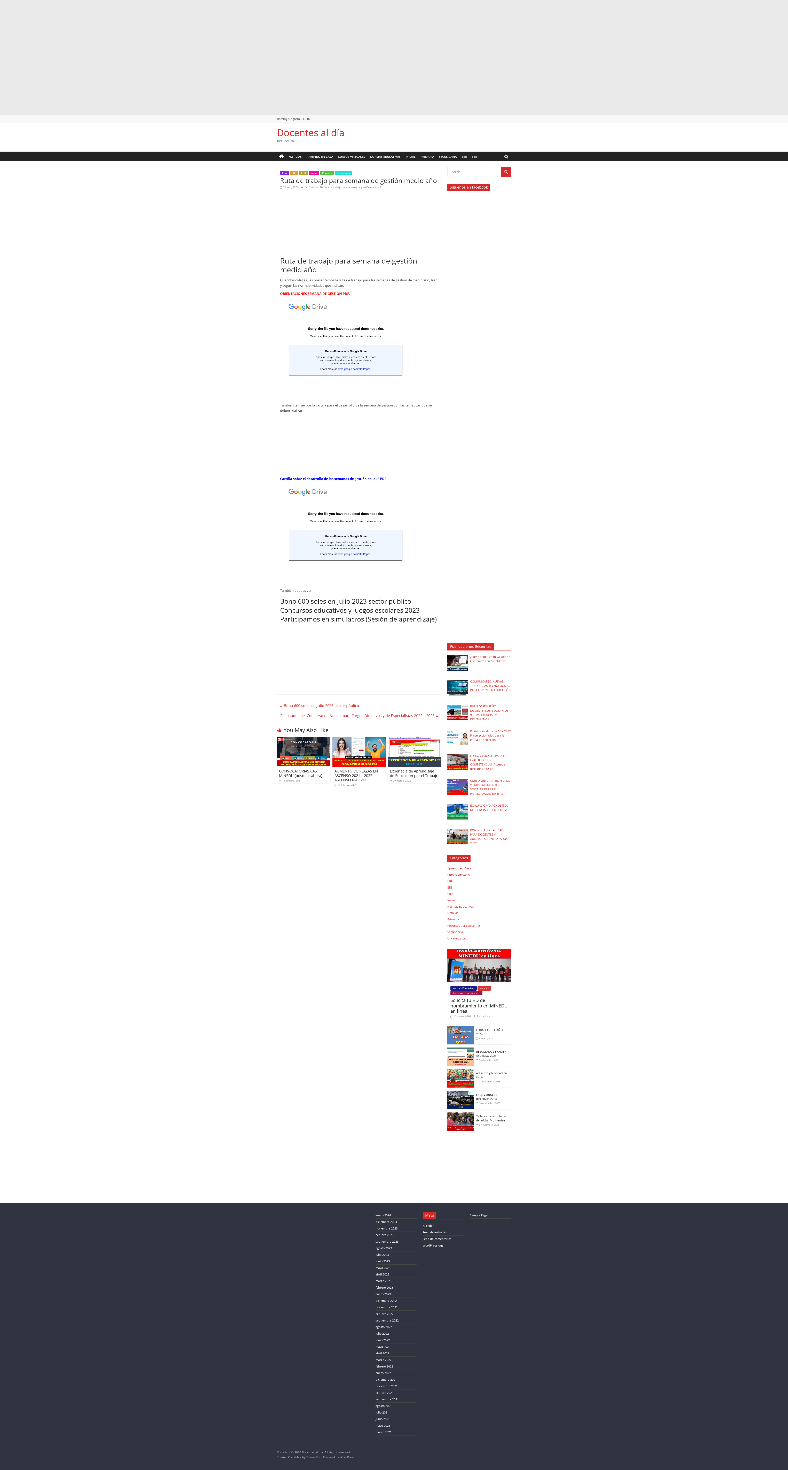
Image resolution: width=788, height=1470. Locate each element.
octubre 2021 (385, 1393)
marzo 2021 (384, 1432)
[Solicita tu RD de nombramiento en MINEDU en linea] (479, 951)
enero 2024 (383, 1215)
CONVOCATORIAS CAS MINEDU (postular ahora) (300, 773)
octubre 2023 (385, 1235)
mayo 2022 (383, 1347)
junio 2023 (383, 1261)
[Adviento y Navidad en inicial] (460, 1071)
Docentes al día (311, 132)
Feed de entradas (435, 1232)
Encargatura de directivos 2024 (486, 1097)
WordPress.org (433, 1245)
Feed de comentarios (437, 1239)
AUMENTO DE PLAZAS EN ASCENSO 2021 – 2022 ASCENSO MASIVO (356, 775)
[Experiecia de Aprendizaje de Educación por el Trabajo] (414, 739)
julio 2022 (382, 1333)
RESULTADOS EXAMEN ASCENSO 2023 (491, 1054)
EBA (284, 173)
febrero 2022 (384, 1366)
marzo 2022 (384, 1360)
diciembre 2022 (386, 1301)
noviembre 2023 (387, 1228)
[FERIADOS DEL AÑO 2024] (460, 1028)
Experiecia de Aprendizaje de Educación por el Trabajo (414, 773)
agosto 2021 (384, 1406)
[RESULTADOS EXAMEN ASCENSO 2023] (460, 1050)
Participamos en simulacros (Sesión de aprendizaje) (358, 619)
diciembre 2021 (386, 1379)
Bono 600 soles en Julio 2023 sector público (345, 601)
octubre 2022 (385, 1314)
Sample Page (479, 1215)
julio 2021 (382, 1412)
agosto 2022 (384, 1327)
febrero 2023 (384, 1287)
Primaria (427, 157)
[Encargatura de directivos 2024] (460, 1093)
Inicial (410, 157)
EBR (303, 173)
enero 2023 (383, 1294)
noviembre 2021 (387, 1386)
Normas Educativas (385, 157)
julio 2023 (382, 1255)
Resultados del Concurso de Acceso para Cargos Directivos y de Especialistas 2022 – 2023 (359, 715)
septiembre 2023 (387, 1241)
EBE (464, 157)
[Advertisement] (123, 29)
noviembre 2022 (387, 1307)
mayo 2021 (383, 1425)
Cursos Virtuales (351, 157)
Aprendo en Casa (320, 157)
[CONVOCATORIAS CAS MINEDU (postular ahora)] (303, 739)
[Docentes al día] (281, 156)
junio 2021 (383, 1419)
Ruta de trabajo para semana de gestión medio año (353, 187)
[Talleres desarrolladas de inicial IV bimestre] (460, 1114)
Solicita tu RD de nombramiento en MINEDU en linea (479, 1005)
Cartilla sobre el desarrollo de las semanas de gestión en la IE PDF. (333, 479)
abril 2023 (382, 1274)
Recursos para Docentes (464, 926)
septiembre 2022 (387, 1320)
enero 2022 (383, 1373)
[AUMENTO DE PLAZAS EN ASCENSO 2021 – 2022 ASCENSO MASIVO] (359, 739)
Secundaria (448, 157)
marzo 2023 (384, 1281)
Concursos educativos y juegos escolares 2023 (350, 610)
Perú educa (311, 187)
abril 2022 (382, 1353)
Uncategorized (457, 938)
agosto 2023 (384, 1248)
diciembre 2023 (386, 1222)
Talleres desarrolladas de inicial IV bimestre (491, 1118)
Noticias (295, 157)
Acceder (428, 1226)
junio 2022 (383, 1340)
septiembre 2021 (387, 1399)
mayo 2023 (383, 1268)
